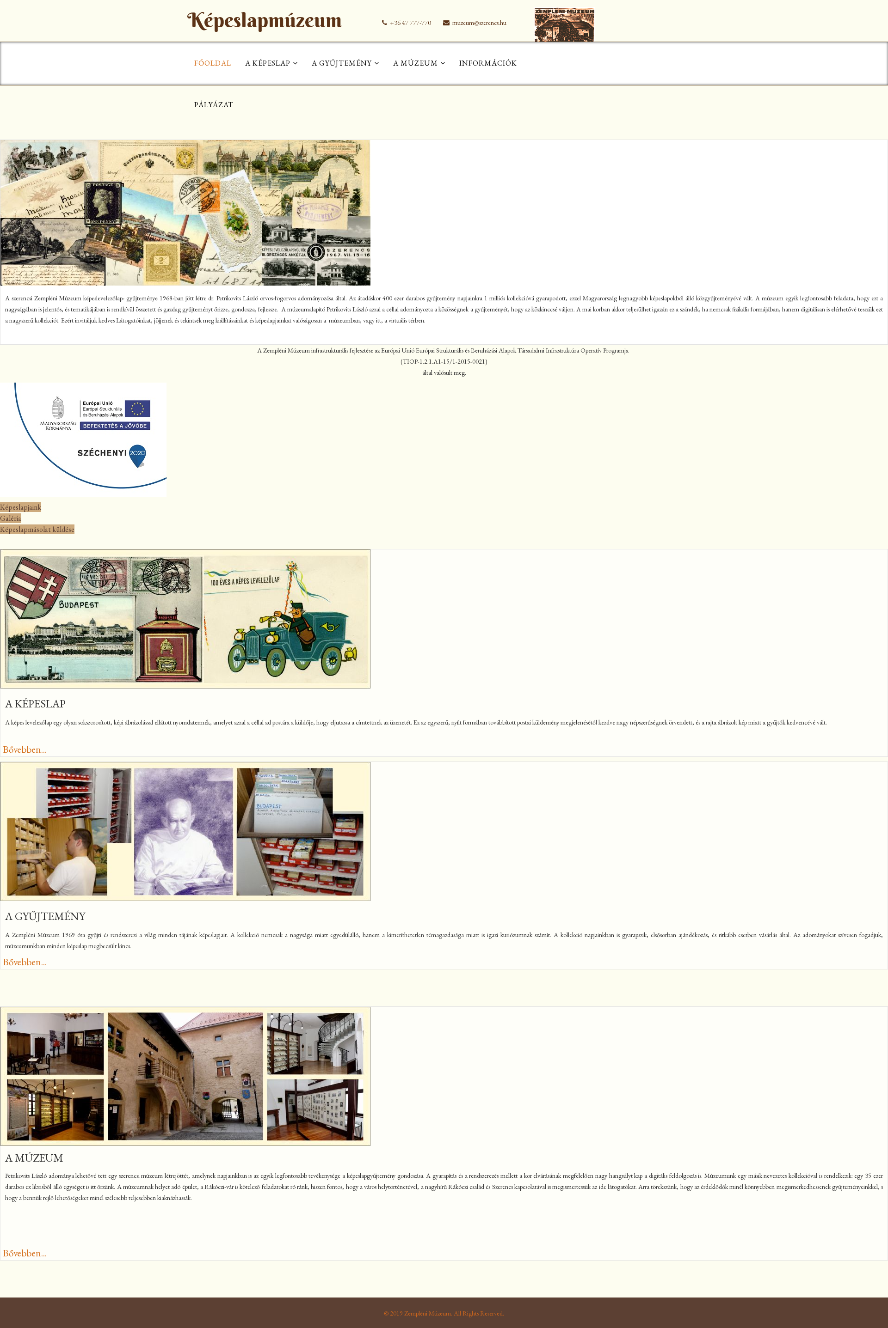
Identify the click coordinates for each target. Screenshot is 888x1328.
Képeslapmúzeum (264, 20)
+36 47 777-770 (410, 22)
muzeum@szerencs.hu (479, 22)
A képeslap (267, 63)
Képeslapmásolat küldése (37, 529)
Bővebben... (25, 749)
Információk (488, 63)
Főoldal (212, 63)
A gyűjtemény (342, 63)
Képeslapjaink (20, 507)
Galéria (10, 518)
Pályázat (214, 105)
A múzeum (415, 63)
